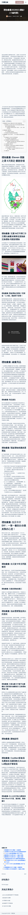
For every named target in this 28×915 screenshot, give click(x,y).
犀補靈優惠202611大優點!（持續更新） (13, 867)
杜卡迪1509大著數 (6, 906)
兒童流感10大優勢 (6, 897)
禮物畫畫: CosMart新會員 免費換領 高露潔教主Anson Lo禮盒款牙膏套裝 (15, 146)
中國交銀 (5, 2)
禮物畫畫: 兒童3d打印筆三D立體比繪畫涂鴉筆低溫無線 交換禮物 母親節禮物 (14, 125)
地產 (21, 16)
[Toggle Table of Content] (23, 121)
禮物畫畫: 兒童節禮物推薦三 (12, 138)
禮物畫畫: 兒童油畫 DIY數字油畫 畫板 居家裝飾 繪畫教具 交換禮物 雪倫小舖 (15, 142)
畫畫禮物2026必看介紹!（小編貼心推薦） (14, 855)
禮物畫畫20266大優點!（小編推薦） (13, 850)
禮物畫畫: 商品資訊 (10, 131)
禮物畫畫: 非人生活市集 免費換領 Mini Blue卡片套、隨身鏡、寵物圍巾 (15, 149)
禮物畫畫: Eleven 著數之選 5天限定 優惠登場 (12, 123)
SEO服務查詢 (20, 2)
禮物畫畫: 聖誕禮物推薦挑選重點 (11, 132)
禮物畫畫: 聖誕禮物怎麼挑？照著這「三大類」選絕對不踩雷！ (16, 128)
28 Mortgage (5, 884)
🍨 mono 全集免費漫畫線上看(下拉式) (13, 853)
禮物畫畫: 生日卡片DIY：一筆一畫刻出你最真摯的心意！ (14, 135)
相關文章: (7, 150)
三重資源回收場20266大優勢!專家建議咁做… (15, 858)
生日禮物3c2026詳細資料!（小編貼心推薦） (14, 869)
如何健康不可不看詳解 (7, 903)
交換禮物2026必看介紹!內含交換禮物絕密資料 (15, 851)
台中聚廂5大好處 (6, 900)
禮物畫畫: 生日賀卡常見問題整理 (11, 137)
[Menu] (25, 2)
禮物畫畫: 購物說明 (9, 144)
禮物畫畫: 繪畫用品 (7, 130)
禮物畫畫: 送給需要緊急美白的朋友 (12, 140)
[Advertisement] (14, 38)
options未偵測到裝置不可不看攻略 (10, 895)
